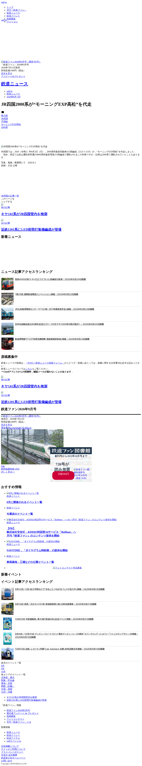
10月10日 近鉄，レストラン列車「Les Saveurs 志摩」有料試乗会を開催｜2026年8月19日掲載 (60, 649)
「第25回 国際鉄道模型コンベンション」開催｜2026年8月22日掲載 (46, 294)
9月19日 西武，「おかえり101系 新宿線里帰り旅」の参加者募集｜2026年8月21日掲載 (55, 604)
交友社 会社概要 (9, 755)
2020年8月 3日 (14, 97)
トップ (10, 7)
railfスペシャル (14, 741)
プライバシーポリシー (12, 752)
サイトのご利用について (13, 749)
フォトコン (12, 22)
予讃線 (4, 121)
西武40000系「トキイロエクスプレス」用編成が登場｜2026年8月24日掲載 (50, 279)
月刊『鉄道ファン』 (17, 10)
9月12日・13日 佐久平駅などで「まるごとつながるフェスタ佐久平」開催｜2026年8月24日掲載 (60, 589)
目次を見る (6, 425)
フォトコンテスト (15, 719)
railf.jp (4, 2)
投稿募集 (11, 19)
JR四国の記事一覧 (10, 196)
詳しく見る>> (8, 472)
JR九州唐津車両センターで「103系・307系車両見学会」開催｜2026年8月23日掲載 (54, 309)
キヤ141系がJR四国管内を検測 (22, 697)
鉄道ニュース (13, 13)
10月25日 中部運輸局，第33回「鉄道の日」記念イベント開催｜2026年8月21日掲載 (54, 619)
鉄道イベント (13, 16)
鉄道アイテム (13, 738)
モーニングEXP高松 (11, 124)
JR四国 (4, 118)
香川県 (4, 115)
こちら (29, 369)
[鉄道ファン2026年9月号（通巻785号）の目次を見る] (21, 62)
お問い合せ (6, 761)
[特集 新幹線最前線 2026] (32, 463)
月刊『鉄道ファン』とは (19, 722)
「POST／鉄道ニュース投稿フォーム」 (45, 363)
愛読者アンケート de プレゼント (23, 713)
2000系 (4, 127)
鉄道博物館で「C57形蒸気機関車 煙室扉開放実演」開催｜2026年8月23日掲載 (52, 339)
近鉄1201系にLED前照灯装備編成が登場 (27, 700)
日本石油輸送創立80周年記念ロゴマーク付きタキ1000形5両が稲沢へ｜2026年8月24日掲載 (59, 324)
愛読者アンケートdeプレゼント (16, 427)
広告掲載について (10, 746)
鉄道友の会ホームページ (13, 758)
